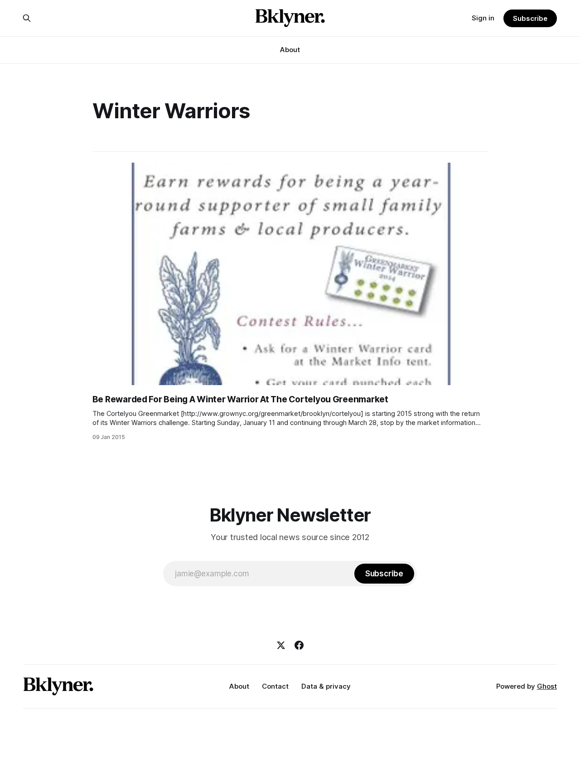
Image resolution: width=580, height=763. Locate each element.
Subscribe (530, 18)
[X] (280, 645)
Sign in (483, 18)
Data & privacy (326, 686)
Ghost (547, 686)
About (290, 49)
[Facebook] (299, 645)
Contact (275, 686)
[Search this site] (26, 18)
